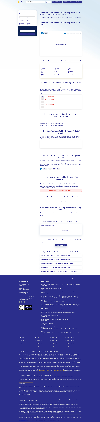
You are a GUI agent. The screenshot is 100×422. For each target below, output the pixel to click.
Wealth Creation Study (58, 330)
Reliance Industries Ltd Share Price (47, 307)
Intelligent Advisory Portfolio (65, 282)
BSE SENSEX (46, 291)
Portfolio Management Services (53, 284)
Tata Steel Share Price (53, 304)
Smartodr (61, 332)
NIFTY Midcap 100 (72, 291)
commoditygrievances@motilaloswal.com (26, 382)
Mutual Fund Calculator (60, 296)
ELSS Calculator (70, 297)
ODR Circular (69, 332)
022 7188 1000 (21, 295)
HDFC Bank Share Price (45, 304)
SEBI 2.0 (65, 332)
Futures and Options (57, 288)
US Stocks (72, 282)
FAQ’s (46, 315)
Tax (41, 326)
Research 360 (43, 301)
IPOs (66, 317)
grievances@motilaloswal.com (44, 370)
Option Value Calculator (66, 299)
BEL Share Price (56, 307)
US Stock (74, 317)
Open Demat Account (68, 1)
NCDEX (47, 328)
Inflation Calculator (51, 299)
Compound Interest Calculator (63, 295)
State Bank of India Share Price (63, 304)
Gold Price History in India (59, 321)
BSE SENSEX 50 (44, 292)
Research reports (44, 309)
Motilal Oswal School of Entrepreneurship (61, 309)
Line (42, 33)
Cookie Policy (72, 328)
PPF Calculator (64, 297)
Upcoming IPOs (43, 282)
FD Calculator (48, 295)
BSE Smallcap (55, 291)
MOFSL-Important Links (53, 328)
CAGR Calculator (52, 296)
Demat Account (54, 317)
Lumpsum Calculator (44, 296)
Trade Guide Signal (49, 301)
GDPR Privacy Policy (50, 332)
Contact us (43, 315)
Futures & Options (61, 317)
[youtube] (22, 302)
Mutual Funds (49, 282)
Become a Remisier (71, 312)
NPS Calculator (58, 299)
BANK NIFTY (51, 291)
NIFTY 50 (42, 291)
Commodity (47, 319)
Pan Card (44, 326)
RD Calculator (54, 295)
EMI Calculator (67, 296)
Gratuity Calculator (57, 297)
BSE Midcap (61, 291)
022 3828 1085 (21, 288)
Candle (45, 33)
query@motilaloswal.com (23, 286)
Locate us (50, 315)
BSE (41, 328)
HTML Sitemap (46, 334)
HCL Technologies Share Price (63, 305)
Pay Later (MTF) (68, 284)
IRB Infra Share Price (53, 305)
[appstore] (28, 306)
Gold (41, 319)
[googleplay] (28, 309)
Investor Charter (44, 332)
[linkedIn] (24, 302)
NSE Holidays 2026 (44, 321)
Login (48, 1)
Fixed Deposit (62, 284)
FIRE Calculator (73, 299)
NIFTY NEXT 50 (65, 291)
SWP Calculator (73, 296)
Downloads (57, 332)
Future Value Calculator (49, 297)
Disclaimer (67, 328)
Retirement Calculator (73, 295)
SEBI (45, 328)
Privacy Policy (74, 332)
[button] (27, 2)
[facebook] (19, 302)
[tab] (65, 33)
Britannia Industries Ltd (73, 305)
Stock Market (48, 317)
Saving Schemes (55, 326)
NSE (43, 328)
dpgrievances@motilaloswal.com (58, 370)
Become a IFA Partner (63, 312)
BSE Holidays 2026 (51, 321)
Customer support (55, 315)
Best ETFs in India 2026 (49, 323)
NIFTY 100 (77, 291)
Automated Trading (65, 319)
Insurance (45, 285)
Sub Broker (78, 317)
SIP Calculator (43, 295)
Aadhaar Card (49, 326)
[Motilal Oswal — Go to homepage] (21, 2)
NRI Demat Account (56, 282)
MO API (55, 301)
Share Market (43, 288)
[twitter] (21, 302)
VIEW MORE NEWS (60, 245)
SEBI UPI (77, 1)
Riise (57, 301)
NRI (43, 319)
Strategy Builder (62, 301)
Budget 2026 (43, 317)
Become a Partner (56, 1)
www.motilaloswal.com (23, 420)
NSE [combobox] (31, 13)
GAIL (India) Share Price (74, 304)
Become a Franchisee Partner (53, 312)
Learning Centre (51, 309)
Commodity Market (49, 288)
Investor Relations (61, 328)
